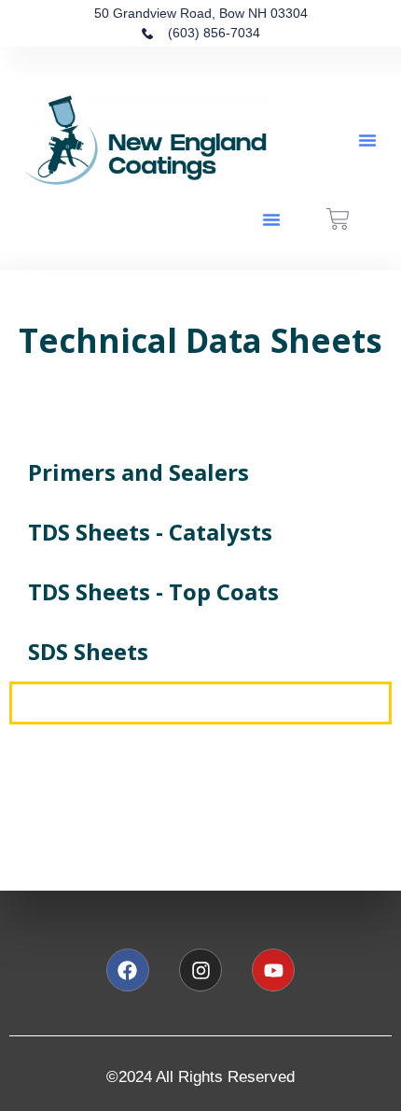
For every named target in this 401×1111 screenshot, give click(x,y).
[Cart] (338, 219)
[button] (367, 140)
